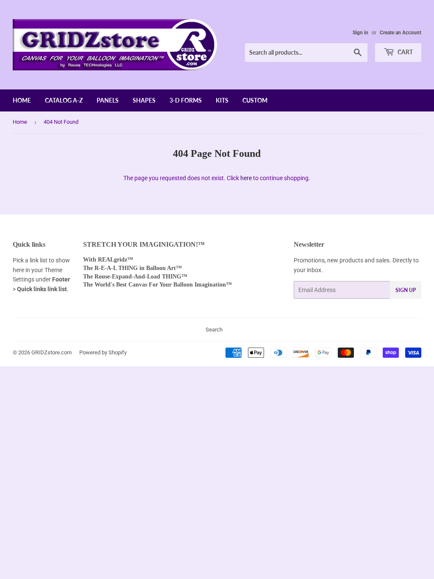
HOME (22, 100)
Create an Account (400, 33)
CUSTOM (254, 100)
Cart (404, 52)
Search (214, 329)
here (246, 178)
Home (20, 122)
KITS (222, 100)
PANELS (108, 100)
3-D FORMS (186, 100)
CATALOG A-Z (64, 100)
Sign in (360, 33)
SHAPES (144, 100)
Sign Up (405, 290)
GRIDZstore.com (51, 352)
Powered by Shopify (103, 352)
